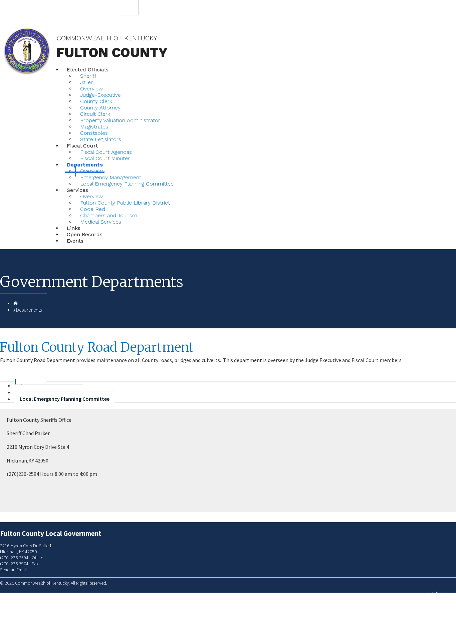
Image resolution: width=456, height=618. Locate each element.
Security (438, 599)
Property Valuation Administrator (120, 120)
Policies (438, 593)
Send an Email (13, 570)
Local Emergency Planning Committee (127, 184)
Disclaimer (440, 605)
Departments (29, 310)
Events (75, 241)
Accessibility (442, 610)
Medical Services (100, 222)
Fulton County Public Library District (125, 203)
